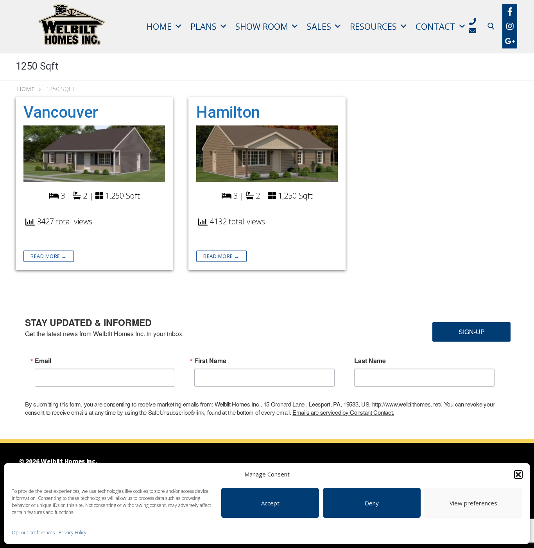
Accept (270, 503)
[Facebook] (509, 11)
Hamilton (228, 112)
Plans (203, 26)
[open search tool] (491, 26)
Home (159, 26)
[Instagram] (509, 26)
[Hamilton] (267, 153)
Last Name (370, 361)
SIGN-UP (472, 331)
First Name (210, 361)
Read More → (48, 256)
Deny (372, 503)
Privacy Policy (72, 532)
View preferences (473, 503)
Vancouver (60, 112)
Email (43, 361)
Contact (435, 26)
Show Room (261, 26)
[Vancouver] (94, 153)
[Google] (509, 41)
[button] (518, 474)
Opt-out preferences (33, 532)
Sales (319, 26)
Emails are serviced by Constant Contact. (343, 412)
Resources (373, 26)
